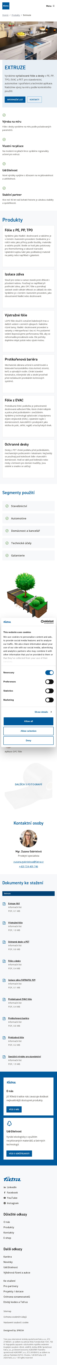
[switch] (49, 681)
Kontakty (34, 99)
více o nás (14, 1109)
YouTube (12, 1197)
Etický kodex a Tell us (16, 1302)
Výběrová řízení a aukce (17, 1272)
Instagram (13, 1203)
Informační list (15, 99)
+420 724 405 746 (28, 866)
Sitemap (7, 1311)
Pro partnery (11, 1286)
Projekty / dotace (14, 1291)
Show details (41, 712)
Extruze (7, 893)
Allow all (28, 721)
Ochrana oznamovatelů (17, 1296)
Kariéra (8, 1256)
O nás (7, 1222)
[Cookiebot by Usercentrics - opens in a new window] (41, 622)
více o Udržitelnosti (19, 1153)
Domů (5, 15)
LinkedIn (12, 1187)
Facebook (12, 1192)
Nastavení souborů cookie (16, 1322)
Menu (48, 5)
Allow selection (29, 731)
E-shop (7, 1237)
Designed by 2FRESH (14, 1330)
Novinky (8, 1262)
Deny (28, 740)
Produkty (16, 15)
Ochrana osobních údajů (15, 1316)
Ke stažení (9, 1280)
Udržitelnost (11, 1267)
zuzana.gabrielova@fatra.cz (28, 861)
